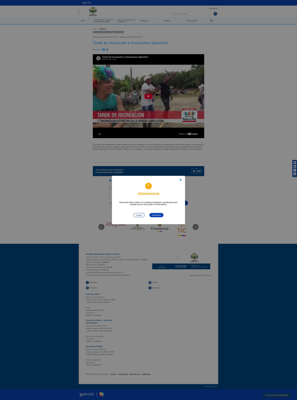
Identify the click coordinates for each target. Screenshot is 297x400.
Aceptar (139, 215)
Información (156, 215)
